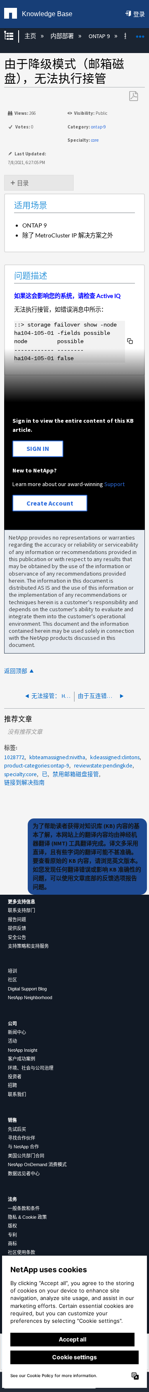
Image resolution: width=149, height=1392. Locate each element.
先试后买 (17, 1129)
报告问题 (17, 919)
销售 (12, 1120)
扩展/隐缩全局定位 (140, 34)
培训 (12, 970)
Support (114, 484)
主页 (30, 36)
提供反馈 (17, 928)
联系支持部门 (21, 910)
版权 (12, 1225)
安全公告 (17, 937)
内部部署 (62, 36)
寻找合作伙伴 (21, 1137)
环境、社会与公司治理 (30, 1067)
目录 (23, 183)
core (95, 140)
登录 (139, 14)
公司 (12, 1023)
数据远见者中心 (24, 1173)
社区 (12, 979)
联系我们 (17, 1094)
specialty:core (20, 774)
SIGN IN (37, 448)
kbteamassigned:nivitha (57, 757)
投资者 (15, 1076)
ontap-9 (98, 127)
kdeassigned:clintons (114, 757)
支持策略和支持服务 (28, 946)
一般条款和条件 (24, 1208)
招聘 (12, 1085)
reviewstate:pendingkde (103, 765)
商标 (12, 1243)
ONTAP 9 (100, 36)
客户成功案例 (21, 1058)
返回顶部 (15, 671)
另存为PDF (133, 96)
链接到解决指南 (24, 782)
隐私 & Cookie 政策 (27, 1217)
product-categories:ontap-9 (36, 765)
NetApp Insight (22, 1050)
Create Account (49, 503)
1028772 (14, 757)
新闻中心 (17, 1032)
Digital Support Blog (27, 988)
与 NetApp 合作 (23, 1146)
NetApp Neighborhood (30, 997)
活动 (12, 1041)
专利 (12, 1234)
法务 (12, 1199)
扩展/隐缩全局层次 (14, 36)
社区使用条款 (21, 1252)
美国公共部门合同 (26, 1155)
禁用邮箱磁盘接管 (76, 774)
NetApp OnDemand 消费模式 (37, 1164)
